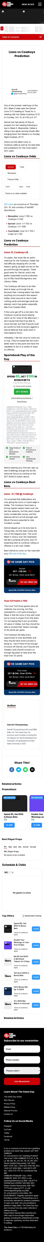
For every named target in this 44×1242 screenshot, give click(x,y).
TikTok (7, 1140)
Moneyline (12, 173)
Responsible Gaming (23, 386)
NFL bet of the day (17, 553)
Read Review (22, 401)
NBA (10, 847)
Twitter (6, 1133)
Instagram (8, 1126)
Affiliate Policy (9, 1107)
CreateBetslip (28, 4)
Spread (11, 167)
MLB (15, 847)
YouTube (7, 1129)
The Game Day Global (13, 1097)
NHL (20, 847)
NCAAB (33, 847)
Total (22, 167)
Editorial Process (10, 1111)
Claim (9, 825)
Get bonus (22, 391)
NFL (5, 847)
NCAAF (26, 847)
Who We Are (9, 1100)
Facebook (8, 1136)
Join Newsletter (22, 1081)
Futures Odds (13, 179)
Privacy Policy (9, 1104)
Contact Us (8, 1114)
